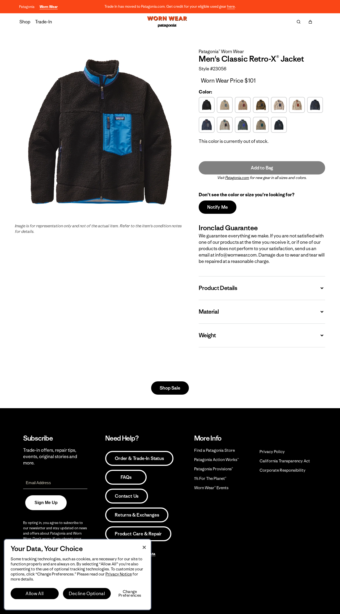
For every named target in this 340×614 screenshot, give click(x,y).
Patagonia (27, 7)
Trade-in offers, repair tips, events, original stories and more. (50, 456)
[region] (77, 574)
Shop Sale (170, 388)
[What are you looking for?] (298, 22)
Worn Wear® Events (211, 487)
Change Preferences (129, 593)
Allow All (35, 593)
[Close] (144, 547)
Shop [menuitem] (24, 22)
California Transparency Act (285, 460)
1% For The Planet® (210, 478)
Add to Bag (262, 168)
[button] (310, 22)
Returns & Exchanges (137, 515)
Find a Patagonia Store (214, 450)
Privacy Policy (272, 451)
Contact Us (126, 496)
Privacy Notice (118, 574)
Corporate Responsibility (282, 470)
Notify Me (217, 207)
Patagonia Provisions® (213, 468)
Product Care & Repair (138, 534)
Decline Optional (87, 593)
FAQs (126, 477)
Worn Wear (49, 7)
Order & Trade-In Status (139, 458)
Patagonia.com (237, 177)
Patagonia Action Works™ (216, 459)
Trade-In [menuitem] (43, 22)
